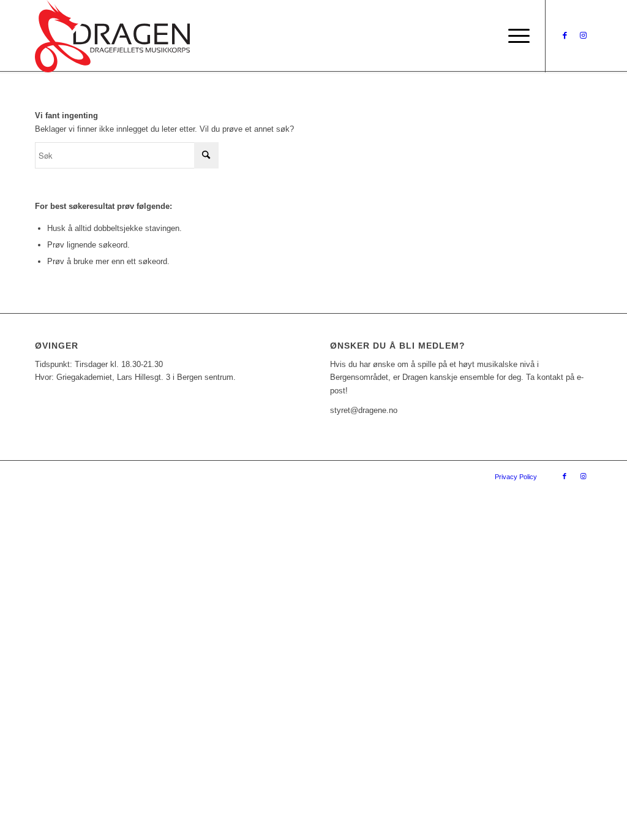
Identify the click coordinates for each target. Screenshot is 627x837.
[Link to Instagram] (583, 35)
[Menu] (515, 36)
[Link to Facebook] (564, 35)
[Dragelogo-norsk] (112, 36)
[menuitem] (515, 36)
